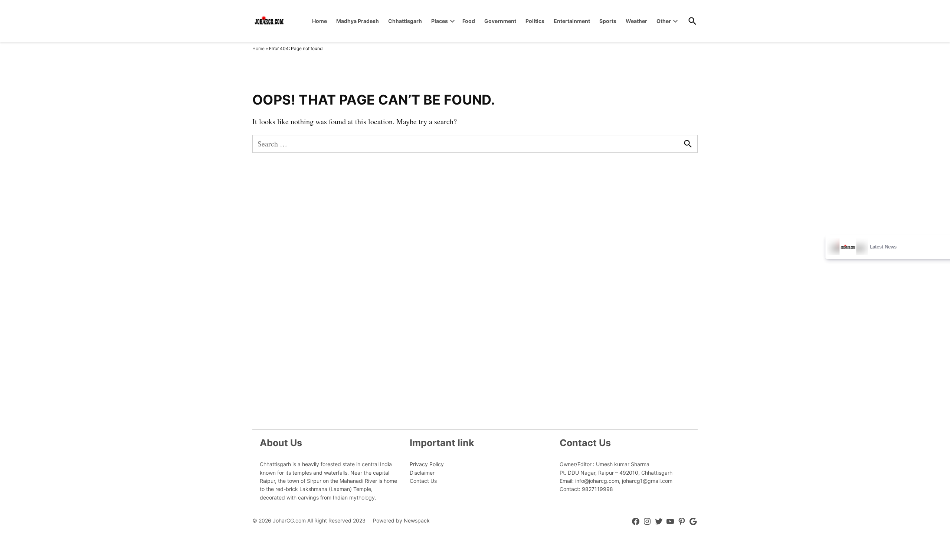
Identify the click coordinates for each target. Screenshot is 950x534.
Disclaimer (422, 472)
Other (663, 21)
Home (319, 21)
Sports (607, 21)
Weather (636, 21)
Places (439, 21)
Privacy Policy (427, 464)
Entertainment (572, 21)
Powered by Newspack (401, 520)
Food (468, 21)
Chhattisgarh (405, 21)
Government (500, 21)
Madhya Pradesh (357, 21)
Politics (534, 21)
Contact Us (423, 481)
